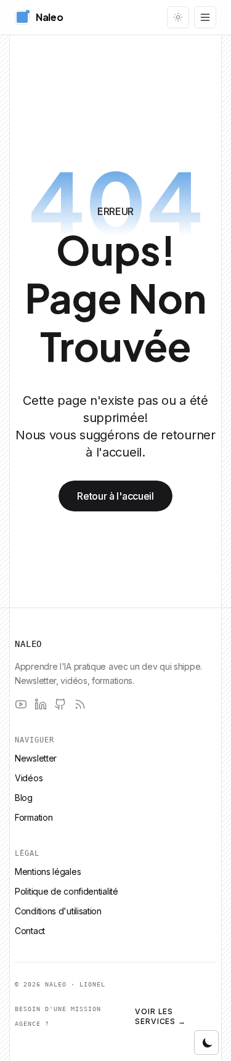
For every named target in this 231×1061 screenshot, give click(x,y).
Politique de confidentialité (66, 891)
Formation (33, 817)
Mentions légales (48, 871)
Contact (30, 930)
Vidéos (29, 778)
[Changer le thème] (178, 17)
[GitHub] (60, 704)
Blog (24, 797)
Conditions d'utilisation (58, 911)
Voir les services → (161, 1016)
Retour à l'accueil (115, 496)
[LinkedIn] (40, 704)
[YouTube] (21, 704)
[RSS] (80, 704)
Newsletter (36, 758)
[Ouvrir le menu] (205, 17)
